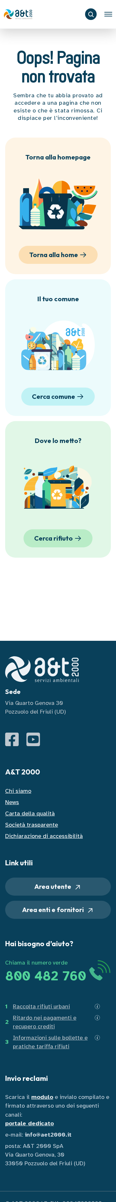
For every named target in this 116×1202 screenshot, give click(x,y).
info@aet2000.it (48, 1134)
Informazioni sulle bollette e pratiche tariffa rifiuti (50, 1042)
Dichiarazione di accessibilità (44, 836)
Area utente (53, 886)
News (12, 802)
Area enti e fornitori (53, 910)
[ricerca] (91, 14)
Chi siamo (18, 790)
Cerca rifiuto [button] (53, 538)
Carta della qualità (30, 813)
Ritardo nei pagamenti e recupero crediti (44, 1022)
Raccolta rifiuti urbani (41, 1006)
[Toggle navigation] (108, 14)
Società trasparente (31, 824)
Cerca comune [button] (53, 396)
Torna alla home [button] (53, 255)
